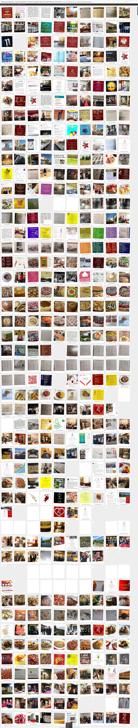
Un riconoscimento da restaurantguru (88, 151)
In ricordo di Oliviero (124, 34)
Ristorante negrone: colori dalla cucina (10, 607)
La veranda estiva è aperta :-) (125, 92)
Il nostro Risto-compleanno (73, 503)
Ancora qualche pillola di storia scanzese (49, 107)
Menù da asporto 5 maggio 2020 (100, 401)
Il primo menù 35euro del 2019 (87, 519)
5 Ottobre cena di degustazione (113, 680)
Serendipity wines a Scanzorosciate (101, 504)
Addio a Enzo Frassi (98, 195)
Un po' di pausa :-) (59, 195)
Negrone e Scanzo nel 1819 (73, 342)
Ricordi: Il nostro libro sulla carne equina (115, 342)
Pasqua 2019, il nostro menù (113, 503)
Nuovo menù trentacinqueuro (87, 504)
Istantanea (19, 4)
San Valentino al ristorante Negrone (101, 636)
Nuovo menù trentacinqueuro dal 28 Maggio (49, 489)
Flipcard (5, 4)
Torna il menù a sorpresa (34, 724)
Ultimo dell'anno (98, 121)
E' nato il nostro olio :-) (86, 548)
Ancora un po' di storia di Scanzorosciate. (37, 18)
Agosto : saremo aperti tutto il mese (48, 283)
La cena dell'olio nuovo (98, 665)
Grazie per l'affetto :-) (123, 224)
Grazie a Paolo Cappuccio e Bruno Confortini (89, 48)
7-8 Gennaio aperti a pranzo (21, 239)
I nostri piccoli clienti (59, 77)
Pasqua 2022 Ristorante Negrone (9, 180)
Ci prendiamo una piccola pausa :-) (88, 63)
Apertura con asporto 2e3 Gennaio (48, 239)
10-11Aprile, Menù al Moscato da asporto (36, 224)
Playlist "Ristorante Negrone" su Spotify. (101, 63)
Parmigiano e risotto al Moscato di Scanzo (49, 724)
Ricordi (59, 63)
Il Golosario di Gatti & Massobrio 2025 (10, 63)
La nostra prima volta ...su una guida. (48, 268)
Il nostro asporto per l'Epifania (35, 239)
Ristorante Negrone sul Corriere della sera (101, 33)
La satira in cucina (85, 136)
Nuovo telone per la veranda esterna (61, 121)
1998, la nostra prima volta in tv (21, 357)
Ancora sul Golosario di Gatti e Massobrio (37, 92)
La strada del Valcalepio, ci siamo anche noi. (63, 430)
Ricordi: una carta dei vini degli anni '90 (75, 357)
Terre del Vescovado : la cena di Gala (127, 548)
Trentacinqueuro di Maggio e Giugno (114, 592)
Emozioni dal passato (111, 151)
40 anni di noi (124, 724)
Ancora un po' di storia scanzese (126, 239)
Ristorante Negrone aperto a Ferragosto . (11, 19)
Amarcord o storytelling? (46, 475)
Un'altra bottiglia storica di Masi (113, 48)
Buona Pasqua (33, 48)
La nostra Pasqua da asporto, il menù (75, 225)
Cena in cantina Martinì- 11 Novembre (74, 547)
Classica (2, 4)
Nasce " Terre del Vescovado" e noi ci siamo (75, 724)
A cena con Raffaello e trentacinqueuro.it (23, 637)
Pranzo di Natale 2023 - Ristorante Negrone (76, 78)
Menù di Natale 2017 (72, 666)
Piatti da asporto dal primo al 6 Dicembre (115, 239)
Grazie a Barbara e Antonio (99, 165)
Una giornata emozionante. (73, 122)
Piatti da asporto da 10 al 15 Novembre (114, 254)
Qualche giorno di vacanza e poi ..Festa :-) (23, 474)
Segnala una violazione (77, 727)
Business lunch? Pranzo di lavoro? (127, 636)
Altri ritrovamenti (7, 224)
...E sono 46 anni (20, 107)
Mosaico (12, 4)
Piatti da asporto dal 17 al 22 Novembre (101, 254)
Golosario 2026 (72, 33)
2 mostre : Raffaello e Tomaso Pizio (22, 622)
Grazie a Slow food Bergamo (47, 92)
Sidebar (15, 4)
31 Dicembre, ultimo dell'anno (47, 665)
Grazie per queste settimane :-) (113, 195)
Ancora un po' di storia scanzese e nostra (102, 284)
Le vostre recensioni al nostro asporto (75, 386)
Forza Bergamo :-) (20, 415)
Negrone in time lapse (33, 210)
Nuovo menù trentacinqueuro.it (125, 533)
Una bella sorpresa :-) (85, 92)
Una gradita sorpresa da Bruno (47, 342)
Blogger (72, 727)
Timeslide (23, 4)
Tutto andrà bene (7, 416)
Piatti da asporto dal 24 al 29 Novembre (89, 254)
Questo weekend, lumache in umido (10, 107)
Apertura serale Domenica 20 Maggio (127, 592)
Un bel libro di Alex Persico (20, 63)
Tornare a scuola (112, 34)
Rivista (9, 4)
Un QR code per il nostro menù (34, 386)
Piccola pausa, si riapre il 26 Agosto (88, 34)
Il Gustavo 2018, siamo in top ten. (61, 666)
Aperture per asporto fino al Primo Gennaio (62, 240)
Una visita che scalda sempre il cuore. (10, 92)
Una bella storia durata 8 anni (87, 78)
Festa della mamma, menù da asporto (114, 386)
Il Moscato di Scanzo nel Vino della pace (75, 18)
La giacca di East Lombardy (125, 709)
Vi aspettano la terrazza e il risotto (88, 342)
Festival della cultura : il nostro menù (114, 415)
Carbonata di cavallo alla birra (112, 636)
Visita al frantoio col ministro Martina (36, 636)
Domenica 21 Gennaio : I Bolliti (9, 665)
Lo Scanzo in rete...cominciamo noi (114, 547)
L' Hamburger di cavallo (99, 592)
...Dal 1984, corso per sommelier (113, 122)
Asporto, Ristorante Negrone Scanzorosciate (128, 387)
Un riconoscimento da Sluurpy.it (60, 107)
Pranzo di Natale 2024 (124, 48)
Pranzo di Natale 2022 (20, 137)
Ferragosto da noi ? (72, 195)
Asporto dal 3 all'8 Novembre (126, 254)
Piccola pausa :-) (85, 121)
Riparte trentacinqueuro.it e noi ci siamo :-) (89, 665)
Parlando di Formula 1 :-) (99, 151)
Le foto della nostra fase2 (59, 284)
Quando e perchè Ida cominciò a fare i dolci (115, 283)
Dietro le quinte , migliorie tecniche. (22, 165)
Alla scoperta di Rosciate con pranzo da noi (128, 504)
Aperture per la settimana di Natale (61, 33)
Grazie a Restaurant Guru (125, 63)
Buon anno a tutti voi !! (46, 48)
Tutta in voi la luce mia (124, 78)
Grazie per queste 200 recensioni (22, 180)
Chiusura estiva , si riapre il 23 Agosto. (10, 166)
